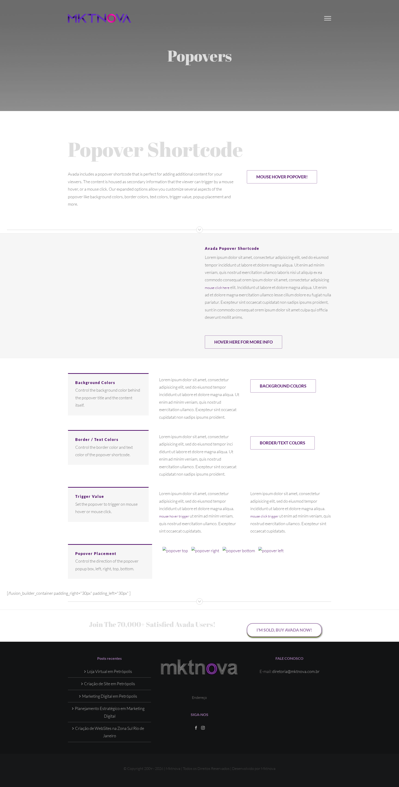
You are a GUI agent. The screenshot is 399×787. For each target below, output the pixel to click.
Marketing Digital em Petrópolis (109, 696)
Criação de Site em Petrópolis (109, 683)
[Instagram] (203, 728)
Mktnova (268, 768)
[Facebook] (196, 728)
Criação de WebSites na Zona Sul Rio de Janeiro (109, 732)
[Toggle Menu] (327, 18)
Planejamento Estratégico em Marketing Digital (110, 712)
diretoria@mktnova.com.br (296, 671)
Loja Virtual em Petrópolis (109, 671)
